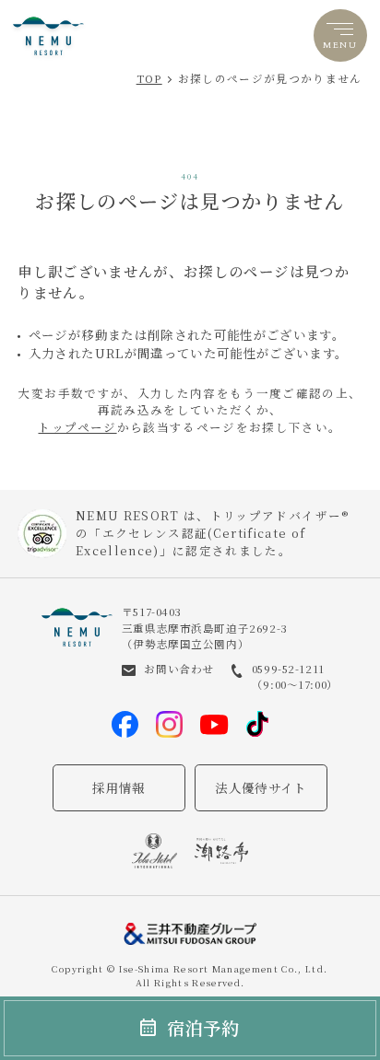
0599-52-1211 (288, 668)
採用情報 (118, 787)
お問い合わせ (178, 668)
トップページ (77, 427)
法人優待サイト (260, 787)
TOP (149, 78)
